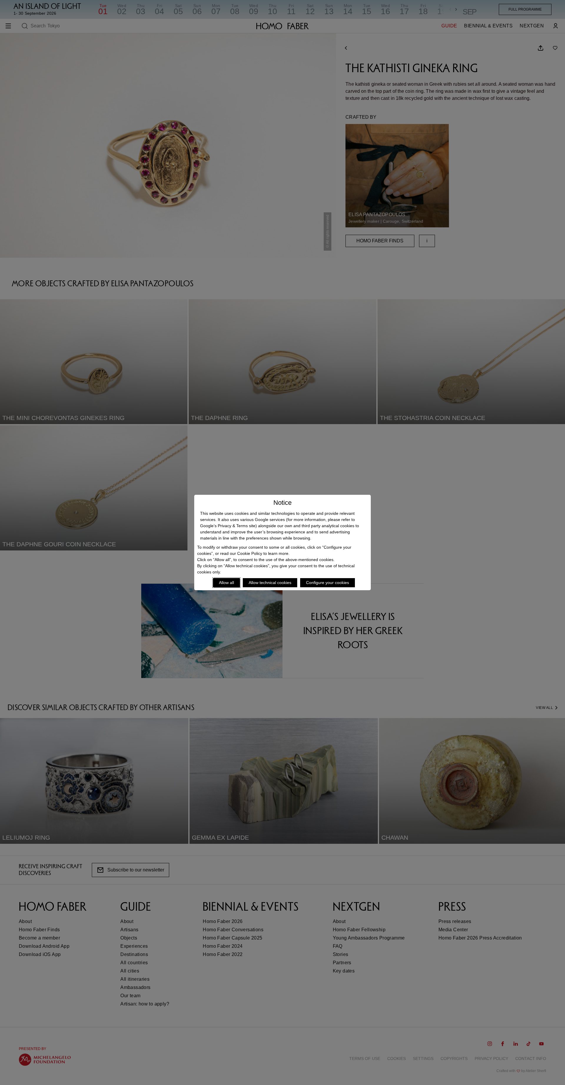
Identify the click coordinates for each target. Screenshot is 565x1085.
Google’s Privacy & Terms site (227, 525)
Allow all (226, 582)
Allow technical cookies (270, 582)
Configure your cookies (327, 582)
